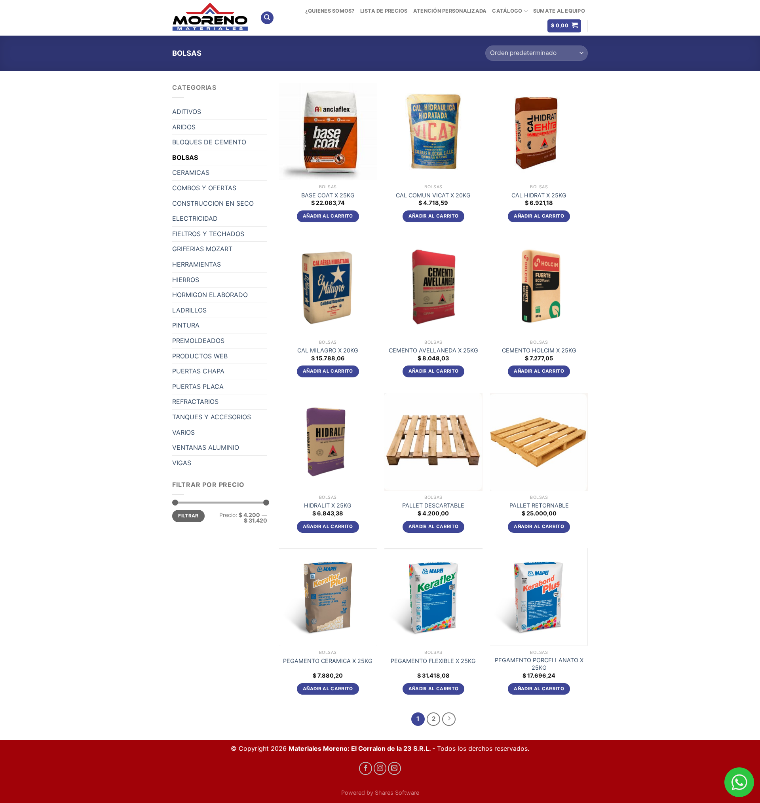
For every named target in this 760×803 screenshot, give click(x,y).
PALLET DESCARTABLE (433, 505)
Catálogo (507, 11)
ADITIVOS (186, 112)
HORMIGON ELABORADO (210, 295)
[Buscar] (267, 18)
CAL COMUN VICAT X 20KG (433, 195)
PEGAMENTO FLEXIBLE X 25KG (433, 660)
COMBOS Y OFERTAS (204, 188)
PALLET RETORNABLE (539, 505)
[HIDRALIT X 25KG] (328, 442)
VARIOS (183, 432)
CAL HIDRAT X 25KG (538, 195)
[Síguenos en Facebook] (365, 768)
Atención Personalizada (450, 11)
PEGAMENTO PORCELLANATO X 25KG (539, 664)
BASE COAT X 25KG (328, 195)
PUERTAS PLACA (198, 386)
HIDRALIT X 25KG (328, 505)
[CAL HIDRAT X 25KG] (539, 131)
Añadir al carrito (328, 216)
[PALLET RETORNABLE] (539, 442)
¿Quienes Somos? (330, 11)
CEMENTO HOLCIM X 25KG (539, 350)
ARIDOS (184, 127)
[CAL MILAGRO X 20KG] (328, 286)
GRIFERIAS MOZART (202, 249)
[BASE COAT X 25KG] (328, 131)
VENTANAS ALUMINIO (205, 447)
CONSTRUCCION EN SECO (213, 203)
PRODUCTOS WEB (200, 356)
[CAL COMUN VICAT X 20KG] (433, 131)
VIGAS (181, 463)
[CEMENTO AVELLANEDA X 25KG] (433, 286)
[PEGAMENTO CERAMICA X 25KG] (328, 597)
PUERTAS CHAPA (198, 371)
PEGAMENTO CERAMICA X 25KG (327, 660)
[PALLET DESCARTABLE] (433, 442)
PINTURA (186, 325)
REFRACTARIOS (195, 401)
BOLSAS (185, 157)
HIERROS (185, 280)
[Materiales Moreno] (210, 17)
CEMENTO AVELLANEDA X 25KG (433, 350)
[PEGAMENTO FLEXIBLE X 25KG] (433, 597)
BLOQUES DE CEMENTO (209, 142)
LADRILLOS (189, 310)
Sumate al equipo (559, 11)
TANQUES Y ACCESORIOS (211, 417)
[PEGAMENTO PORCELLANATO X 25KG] (539, 597)
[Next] (449, 719)
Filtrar (188, 516)
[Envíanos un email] (394, 768)
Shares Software (397, 792)
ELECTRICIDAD (195, 218)
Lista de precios (384, 11)
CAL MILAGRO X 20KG (327, 350)
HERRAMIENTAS (196, 264)
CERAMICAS (190, 172)
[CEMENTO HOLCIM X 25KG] (539, 286)
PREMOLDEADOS (198, 341)
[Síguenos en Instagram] (380, 768)
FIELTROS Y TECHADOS (208, 234)
